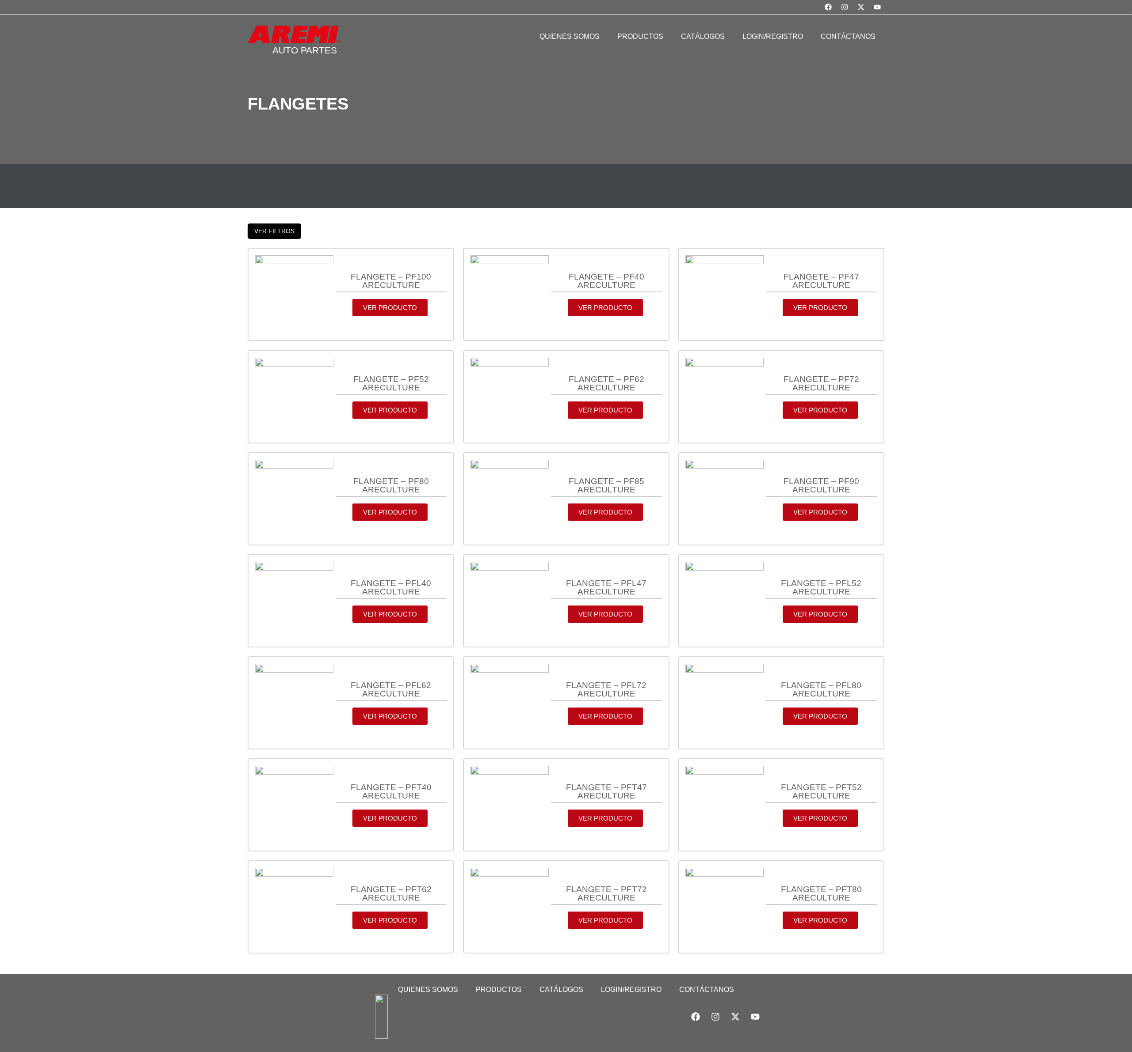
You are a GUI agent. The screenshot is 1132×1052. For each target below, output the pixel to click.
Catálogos (561, 989)
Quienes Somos (428, 989)
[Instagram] (845, 7)
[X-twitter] (861, 7)
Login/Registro (631, 989)
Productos (499, 989)
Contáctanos (706, 989)
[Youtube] (877, 7)
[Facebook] (828, 7)
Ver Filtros (274, 231)
